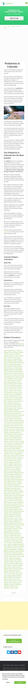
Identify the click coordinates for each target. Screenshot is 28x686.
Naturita (22, 486)
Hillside (17, 441)
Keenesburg (18, 453)
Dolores (20, 401)
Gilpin (10, 568)
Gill (17, 425)
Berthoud (21, 362)
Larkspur (11, 462)
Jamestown (21, 450)
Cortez (19, 390)
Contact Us (16, 665)
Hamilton (12, 436)
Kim (9, 455)
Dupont (6, 404)
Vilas (14, 542)
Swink (11, 535)
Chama (8, 380)
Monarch (15, 483)
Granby (17, 429)
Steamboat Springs (9, 532)
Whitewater (20, 549)
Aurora (18, 357)
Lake (9, 574)
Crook (19, 396)
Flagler (5, 415)
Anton (6, 354)
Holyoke (10, 443)
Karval (12, 453)
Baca (11, 560)
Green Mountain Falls (15, 432)
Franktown (17, 420)
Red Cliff (11, 511)
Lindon (5, 465)
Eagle (19, 404)
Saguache (6, 518)
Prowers (15, 581)
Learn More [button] (5, 679)
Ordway (6, 495)
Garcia (5, 423)
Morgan (6, 579)
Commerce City (13, 389)
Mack (14, 471)
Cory (5, 392)
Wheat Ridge (13, 549)
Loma (12, 467)
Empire (16, 410)
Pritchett (6, 509)
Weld (12, 588)
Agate (5, 350)
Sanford (10, 520)
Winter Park (8, 553)
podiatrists (21, 344)
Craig (20, 392)
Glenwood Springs (19, 427)
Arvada (21, 355)
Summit (12, 586)
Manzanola (6, 474)
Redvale (7, 512)
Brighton (12, 369)
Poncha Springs (8, 507)
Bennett (16, 362)
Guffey (10, 434)
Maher (18, 471)
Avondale (14, 359)
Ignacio (5, 450)
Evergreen (6, 413)
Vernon (6, 542)
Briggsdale (6, 369)
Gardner (10, 423)
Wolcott (14, 553)
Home (4, 665)
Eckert (15, 406)
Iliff (9, 450)
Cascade (17, 376)
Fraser (22, 420)
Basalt (5, 361)
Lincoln (5, 575)
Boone (20, 366)
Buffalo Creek (18, 371)
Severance (17, 521)
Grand (14, 568)
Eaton (10, 406)
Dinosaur (10, 401)
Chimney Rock (11, 382)
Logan (10, 575)
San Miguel (18, 584)
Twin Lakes (19, 539)
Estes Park (16, 411)
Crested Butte (18, 394)
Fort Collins (7, 416)
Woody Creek (16, 554)
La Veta (14, 458)
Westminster (14, 547)
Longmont (17, 467)
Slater (6, 526)
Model (19, 481)
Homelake (16, 443)
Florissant (21, 415)
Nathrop (16, 486)
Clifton (15, 383)
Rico (11, 512)
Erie (12, 411)
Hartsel (6, 437)
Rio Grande (13, 582)
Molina (10, 483)
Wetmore (6, 549)
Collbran (6, 387)
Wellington (21, 546)
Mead (8, 478)
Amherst (21, 352)
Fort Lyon (11, 418)
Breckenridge (18, 368)
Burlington (6, 373)
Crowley (6, 397)
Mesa (10, 479)
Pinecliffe (14, 504)
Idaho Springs (7, 448)
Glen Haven (10, 427)
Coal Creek (6, 385)
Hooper (22, 443)
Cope (15, 390)
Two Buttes (7, 540)
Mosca (11, 486)
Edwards (6, 408)
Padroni (22, 495)
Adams (6, 558)
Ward (5, 546)
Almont (16, 352)
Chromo (18, 382)
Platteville (12, 506)
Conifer (11, 390)
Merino (5, 479)
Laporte (6, 462)
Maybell (12, 476)
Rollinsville (6, 516)
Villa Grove (19, 542)
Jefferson (11, 451)
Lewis (15, 464)
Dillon (5, 401)
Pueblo (11, 509)
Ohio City (16, 492)
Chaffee (6, 561)
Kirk (17, 455)
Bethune (7, 364)
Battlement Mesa (12, 361)
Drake (12, 403)
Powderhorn (16, 507)
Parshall (20, 500)
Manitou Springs (19, 472)
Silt (19, 523)
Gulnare (15, 434)
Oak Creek (10, 492)
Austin (5, 359)
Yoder (18, 556)
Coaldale (12, 385)
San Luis (16, 518)
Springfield (10, 530)
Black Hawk (18, 364)
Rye (20, 516)
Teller (16, 586)
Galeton (21, 422)
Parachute (18, 498)
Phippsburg (21, 502)
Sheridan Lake (13, 523)
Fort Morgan (18, 418)
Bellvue (11, 362)
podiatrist (6, 231)
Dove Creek (7, 403)
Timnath (11, 537)
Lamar (18, 460)
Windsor (22, 551)
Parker (11, 500)
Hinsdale (6, 570)
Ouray (13, 495)
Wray (22, 554)
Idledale (18, 448)
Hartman (18, 436)
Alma (11, 352)
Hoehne (22, 441)
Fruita (16, 422)
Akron (14, 350)
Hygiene (20, 446)
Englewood (6, 411)
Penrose (10, 502)
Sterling (17, 532)
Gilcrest (13, 425)
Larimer (13, 574)
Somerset (15, 528)
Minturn (14, 481)
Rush (16, 516)
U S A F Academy (15, 540)
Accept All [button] (20, 682)
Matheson (6, 476)
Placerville (6, 506)
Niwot (10, 490)
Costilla (11, 563)
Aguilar (9, 350)
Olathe (21, 492)
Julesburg (7, 453)
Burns (11, 373)
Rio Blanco (6, 582)
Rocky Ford (12, 514)
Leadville (10, 464)
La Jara (19, 457)
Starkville (16, 530)
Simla (22, 525)
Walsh (21, 544)
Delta (14, 399)
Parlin (15, 500)
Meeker (13, 478)
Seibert (11, 521)
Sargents (15, 520)
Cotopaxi (9, 392)
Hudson (11, 446)
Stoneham (6, 533)
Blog (12, 665)
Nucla (20, 490)
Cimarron (6, 383)
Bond (16, 366)
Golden (6, 429)
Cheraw (13, 380)
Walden (9, 544)
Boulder (6, 368)
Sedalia (20, 520)
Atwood (10, 357)
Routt (18, 582)
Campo (10, 375)
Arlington (11, 355)
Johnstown (21, 451)
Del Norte (9, 399)
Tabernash (17, 535)
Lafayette (19, 458)
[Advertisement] (14, 44)
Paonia (12, 498)
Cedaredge (10, 378)
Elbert (15, 408)
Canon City (16, 375)
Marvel (12, 474)
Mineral (19, 575)
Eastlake (6, 406)
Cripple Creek (13, 396)
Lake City (6, 460)
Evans (21, 411)
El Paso (9, 567)
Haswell (15, 437)
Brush (5, 371)
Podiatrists (14, 592)
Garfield (6, 568)
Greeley (7, 432)
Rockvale (6, 514)
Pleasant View (19, 506)
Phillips (5, 581)
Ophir (13, 493)
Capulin (22, 375)
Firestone (17, 413)
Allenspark (6, 352)
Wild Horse (12, 551)
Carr (13, 376)
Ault (14, 357)
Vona (5, 544)
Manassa (6, 472)
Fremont (19, 567)
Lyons (10, 471)
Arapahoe (17, 354)
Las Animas (17, 462)
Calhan (5, 375)
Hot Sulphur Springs (10, 444)
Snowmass (11, 526)
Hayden (6, 439)
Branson (11, 368)
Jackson (17, 570)
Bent (15, 560)
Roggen (18, 514)
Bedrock (6, 362)
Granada (12, 429)
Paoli (8, 498)
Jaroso (6, 451)
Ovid (17, 495)
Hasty (10, 437)
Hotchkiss (18, 444)
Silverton (18, 525)
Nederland (7, 488)
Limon (19, 464)
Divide (15, 401)
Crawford (6, 394)
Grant (22, 430)
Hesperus (6, 441)
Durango (11, 404)
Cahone (21, 373)
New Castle (14, 488)
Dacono (11, 397)
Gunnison (20, 434)
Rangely (6, 511)
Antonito (11, 354)
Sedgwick (6, 521)
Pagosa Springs (9, 497)
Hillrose (12, 441)
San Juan (12, 584)
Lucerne (6, 471)
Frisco (12, 422)
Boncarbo (10, 366)
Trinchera (7, 539)
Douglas (20, 565)
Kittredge (7, 457)
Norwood (15, 490)
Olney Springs (7, 493)
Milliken (9, 481)
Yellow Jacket (12, 556)
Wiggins (6, 551)
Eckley (19, 406)
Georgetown (7, 425)
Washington (7, 588)
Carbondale (8, 376)
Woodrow (9, 554)
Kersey (5, 455)
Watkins (10, 546)
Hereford (18, 439)
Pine (10, 504)
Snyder (10, 528)
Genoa (21, 423)
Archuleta (6, 560)
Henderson (12, 439)
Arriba (16, 355)
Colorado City (12, 387)
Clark (11, 383)
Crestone (6, 396)
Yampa (6, 556)
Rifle (20, 512)
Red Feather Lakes (19, 511)
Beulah (12, 364)
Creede (11, 394)
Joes (16, 451)
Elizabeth (11, 410)
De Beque (16, 397)
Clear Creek (18, 561)
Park (18, 579)
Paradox (6, 500)
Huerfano (11, 570)
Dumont (17, 403)
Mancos (12, 472)
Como (19, 389)
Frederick (7, 422)
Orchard (18, 493)
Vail (21, 540)
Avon (9, 359)
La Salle (9, 458)
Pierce (6, 504)
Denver (19, 399)
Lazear (5, 464)
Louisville (6, 469)
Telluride (6, 537)
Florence (16, 415)
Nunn (5, 492)
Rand (20, 509)
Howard (6, 446)
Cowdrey (15, 392)
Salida (11, 518)
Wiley (17, 551)
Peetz (5, 502)
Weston (21, 547)
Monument (16, 485)
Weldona (15, 546)
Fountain (6, 420)
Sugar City (6, 535)
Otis (10, 495)
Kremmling (13, 457)
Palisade (16, 497)
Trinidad (13, 539)
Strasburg (12, 533)
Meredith (18, 478)
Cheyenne (11, 561)
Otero (10, 579)
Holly (6, 443)
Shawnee (6, 523)
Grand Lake (12, 430)
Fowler (11, 420)
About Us (8, 665)
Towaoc (22, 537)
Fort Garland (15, 416)
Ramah (16, 509)
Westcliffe (7, 547)
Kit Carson (21, 455)
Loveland (17, 469)
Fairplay (12, 413)
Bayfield (20, 361)
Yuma (22, 556)
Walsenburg (16, 544)
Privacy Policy (22, 665)
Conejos (6, 390)
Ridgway (15, 512)
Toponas (17, 537)
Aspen (5, 357)
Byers (16, 373)
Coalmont (18, 385)
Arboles (6, 355)
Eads (16, 404)
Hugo (15, 446)
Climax (19, 383)
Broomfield (19, 369)
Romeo (12, 516)
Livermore (16, 465)
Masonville (18, 474)
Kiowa (13, 455)
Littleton (10, 465)
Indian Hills (14, 450)
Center (16, 378)
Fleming (10, 415)
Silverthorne (11, 525)
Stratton (19, 533)
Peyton (15, 502)
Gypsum (7, 436)
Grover (5, 434)
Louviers (12, 469)
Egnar (10, 408)
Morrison (6, 486)
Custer (21, 563)
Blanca (5, 366)
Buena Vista (11, 371)
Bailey (19, 359)
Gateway (16, 423)
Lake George (12, 460)
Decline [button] (8, 682)
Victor (10, 542)
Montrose (10, 485)
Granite (18, 430)
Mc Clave (17, 476)
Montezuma (11, 577)
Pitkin (19, 504)
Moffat (5, 483)
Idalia (13, 448)
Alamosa (19, 350)
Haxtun (20, 437)
